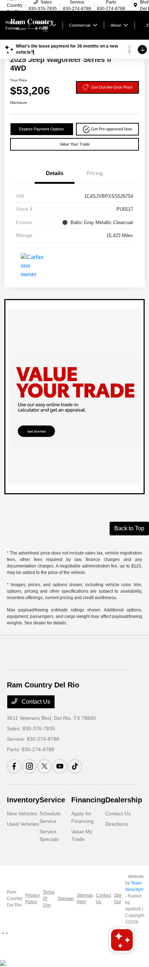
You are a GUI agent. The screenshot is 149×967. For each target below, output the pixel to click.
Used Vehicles (23, 824)
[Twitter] (44, 766)
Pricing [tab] (94, 173)
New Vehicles (22, 813)
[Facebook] (14, 766)
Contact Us (35, 702)
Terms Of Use (49, 899)
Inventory (23, 800)
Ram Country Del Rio (14, 899)
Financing (88, 800)
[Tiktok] (75, 766)
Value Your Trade (75, 144)
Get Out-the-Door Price (111, 87)
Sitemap (66, 898)
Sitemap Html (85, 898)
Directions (116, 824)
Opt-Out (118, 898)
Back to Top (129, 528)
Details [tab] (54, 173)
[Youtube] (59, 766)
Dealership (123, 800)
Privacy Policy (32, 898)
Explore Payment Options (41, 129)
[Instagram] (29, 766)
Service (52, 800)
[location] (135, 5)
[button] (107, 129)
